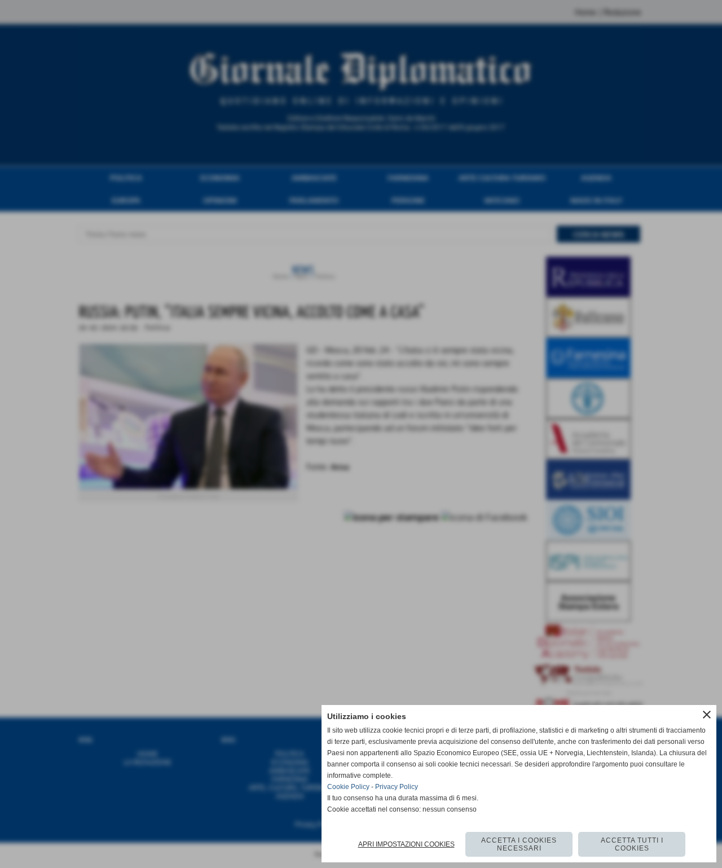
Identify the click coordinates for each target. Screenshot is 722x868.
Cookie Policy (348, 787)
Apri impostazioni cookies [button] (406, 844)
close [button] (707, 714)
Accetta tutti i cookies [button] (632, 844)
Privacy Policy (396, 787)
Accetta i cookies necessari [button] (519, 844)
